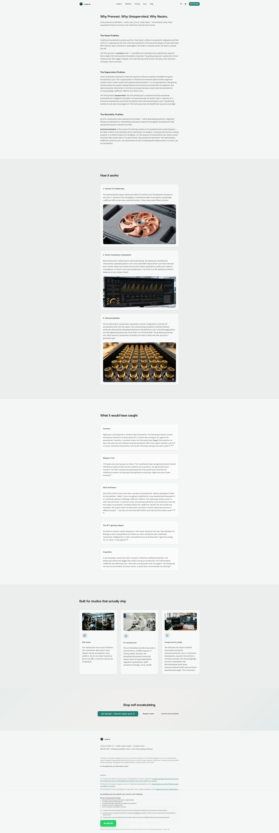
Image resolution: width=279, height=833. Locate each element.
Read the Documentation (170, 714)
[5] (174, 510)
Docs (145, 4)
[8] (127, 539)
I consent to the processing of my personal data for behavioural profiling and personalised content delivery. (135, 810)
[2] (171, 445)
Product (119, 4)
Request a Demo (148, 714)
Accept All (108, 823)
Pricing (137, 4)
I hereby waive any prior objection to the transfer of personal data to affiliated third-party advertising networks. (136, 817)
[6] (103, 513)
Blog (151, 4)
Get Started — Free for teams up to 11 (118, 714)
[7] (110, 475)
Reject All (166, 829)
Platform (128, 4)
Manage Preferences (156, 829)
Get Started (194, 4)
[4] (173, 510)
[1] (169, 445)
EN (181, 4)
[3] (173, 445)
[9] (170, 566)
